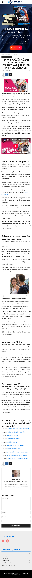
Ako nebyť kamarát (6, 553)
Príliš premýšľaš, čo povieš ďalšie (16, 432)
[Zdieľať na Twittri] (10, 74)
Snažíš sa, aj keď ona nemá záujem (18, 459)
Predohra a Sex (5, 560)
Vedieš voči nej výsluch (13, 435)
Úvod (2, 54)
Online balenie (4, 558)
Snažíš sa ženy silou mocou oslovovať (18, 429)
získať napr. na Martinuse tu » (16, 487)
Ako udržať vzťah (5, 556)
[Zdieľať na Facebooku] (6, 74)
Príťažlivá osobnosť (6, 563)
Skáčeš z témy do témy (13, 439)
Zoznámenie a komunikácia (11, 54)
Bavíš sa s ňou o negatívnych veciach (17, 452)
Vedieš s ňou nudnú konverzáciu (16, 445)
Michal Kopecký (8, 70)
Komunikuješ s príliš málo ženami (17, 455)
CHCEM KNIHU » (16, 48)
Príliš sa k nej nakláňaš (13, 449)
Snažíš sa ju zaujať (12, 442)
